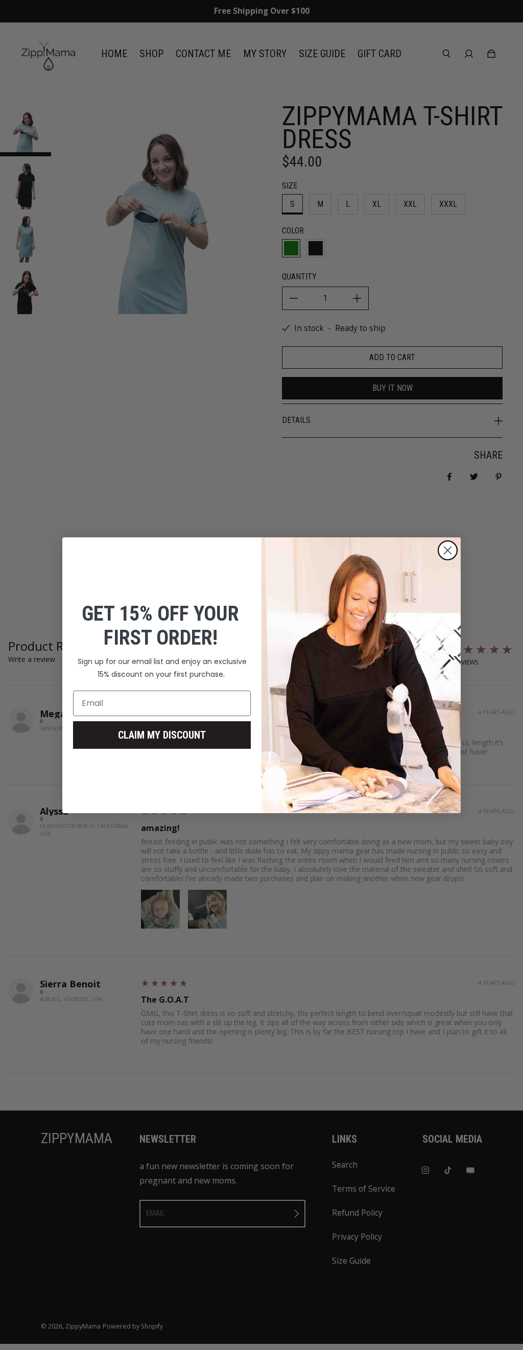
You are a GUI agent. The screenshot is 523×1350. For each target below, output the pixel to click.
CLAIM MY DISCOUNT (162, 735)
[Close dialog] (448, 550)
